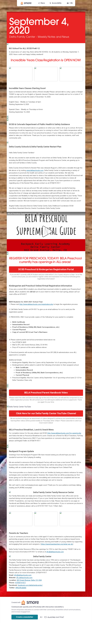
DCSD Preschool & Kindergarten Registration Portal (46, 269)
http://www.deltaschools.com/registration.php (36, 304)
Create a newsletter (24, 617)
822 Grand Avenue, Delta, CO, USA (29, 580)
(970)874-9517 (20, 583)
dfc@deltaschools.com (55, 552)
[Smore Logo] (26, 3)
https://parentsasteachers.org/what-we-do (57, 544)
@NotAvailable (20, 588)
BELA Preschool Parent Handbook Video (46, 392)
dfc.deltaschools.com (24, 578)
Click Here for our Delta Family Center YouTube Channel (46, 413)
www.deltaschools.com (35, 170)
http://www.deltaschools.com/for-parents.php (64, 433)
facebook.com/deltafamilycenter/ (30, 585)
